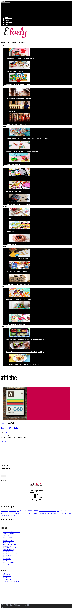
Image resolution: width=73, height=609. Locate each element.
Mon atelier (4, 423)
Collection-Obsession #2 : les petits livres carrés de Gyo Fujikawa (20, 58)
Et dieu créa (7, 546)
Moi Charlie (7, 559)
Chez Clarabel (8, 542)
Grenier (5, 46)
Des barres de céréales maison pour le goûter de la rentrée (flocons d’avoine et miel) (25, 339)
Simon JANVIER (25, 605)
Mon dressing (27, 513)
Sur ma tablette (63, 513)
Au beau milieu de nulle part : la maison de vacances (17, 284)
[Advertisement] (36, 452)
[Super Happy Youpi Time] (36, 495)
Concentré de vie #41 (11, 219)
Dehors (5, 246)
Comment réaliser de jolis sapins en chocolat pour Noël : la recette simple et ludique (25, 352)
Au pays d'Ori (8, 535)
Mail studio (7, 576)
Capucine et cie (9, 539)
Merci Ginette (8, 555)
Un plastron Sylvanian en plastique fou (14, 312)
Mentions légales (8, 22)
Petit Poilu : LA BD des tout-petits (13, 191)
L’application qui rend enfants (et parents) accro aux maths (19, 299)
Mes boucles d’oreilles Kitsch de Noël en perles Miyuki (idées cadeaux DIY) (22, 151)
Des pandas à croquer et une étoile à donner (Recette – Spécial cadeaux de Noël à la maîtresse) (27, 139)
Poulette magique (9, 562)
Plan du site (6, 20)
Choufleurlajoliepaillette (11, 544)
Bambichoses (8, 537)
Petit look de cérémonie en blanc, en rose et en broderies (18, 98)
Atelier (4, 126)
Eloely (5, 432)
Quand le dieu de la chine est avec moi (14, 71)
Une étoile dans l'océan (11, 581)
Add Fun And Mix (9, 533)
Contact (5, 24)
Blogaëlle (6, 574)
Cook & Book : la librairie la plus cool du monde (16, 272)
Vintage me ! (12, 515)
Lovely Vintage (8, 551)
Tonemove (7, 579)
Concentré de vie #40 (11, 231)
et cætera (46, 511)
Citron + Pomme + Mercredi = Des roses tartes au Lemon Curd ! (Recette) (22, 365)
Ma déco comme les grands (13, 553)
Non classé (44, 513)
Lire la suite (5, 441)
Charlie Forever (8, 541)
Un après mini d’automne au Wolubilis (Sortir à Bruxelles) (18, 259)
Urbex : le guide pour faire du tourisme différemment (18, 204)
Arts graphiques (4, 511)
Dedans (5, 206)
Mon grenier (37, 513)
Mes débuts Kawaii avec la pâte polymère (15, 164)
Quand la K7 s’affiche (9, 428)
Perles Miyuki (55, 513)
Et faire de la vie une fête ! (12, 179)
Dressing (5, 86)
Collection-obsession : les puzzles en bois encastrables (18, 84)
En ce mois (41, 511)
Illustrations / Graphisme (54, 511)
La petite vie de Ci (9, 548)
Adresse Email (4, 472)
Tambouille (7, 564)
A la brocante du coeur (11, 532)
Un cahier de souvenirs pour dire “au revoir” (16, 324)
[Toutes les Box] (36, 484)
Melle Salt (6, 577)
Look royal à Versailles (11, 111)
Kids (4, 286)
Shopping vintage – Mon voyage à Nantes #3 (16, 124)
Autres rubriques (12, 511)
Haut (2, 607)
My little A (6, 560)
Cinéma (18, 511)
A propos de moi (7, 17)
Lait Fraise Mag (8, 550)
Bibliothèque (6, 166)
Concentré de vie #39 (11, 244)
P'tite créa (49, 513)
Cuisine (5, 326)
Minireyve (6, 557)
